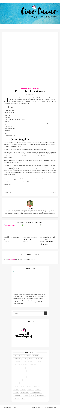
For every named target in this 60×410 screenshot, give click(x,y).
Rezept (6, 189)
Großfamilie (18, 380)
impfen (16, 383)
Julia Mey (8, 192)
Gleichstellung (32, 377)
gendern (23, 370)
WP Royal (14, 407)
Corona (31, 358)
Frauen (38, 367)
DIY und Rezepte (26, 88)
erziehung (33, 364)
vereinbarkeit (41, 395)
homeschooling (28, 380)
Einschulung (17, 361)
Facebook (38, 407)
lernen (16, 386)
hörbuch (38, 380)
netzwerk (37, 386)
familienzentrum (19, 367)
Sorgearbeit (17, 395)
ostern (16, 389)
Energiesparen (28, 361)
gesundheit (29, 373)
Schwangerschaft (36, 392)
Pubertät (30, 389)
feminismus (29, 367)
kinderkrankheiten (36, 383)
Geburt (16, 370)
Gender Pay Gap (32, 370)
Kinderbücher (24, 383)
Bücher (25, 358)
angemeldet (12, 259)
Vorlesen (16, 398)
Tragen (32, 395)
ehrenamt (39, 358)
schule (16, 392)
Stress (26, 395)
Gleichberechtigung (20, 377)
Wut (23, 398)
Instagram (33, 407)
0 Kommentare (52, 192)
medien (22, 386)
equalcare (38, 361)
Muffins (29, 386)
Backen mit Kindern (24, 355)
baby (15, 355)
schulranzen (24, 392)
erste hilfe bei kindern (20, 364)
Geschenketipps (18, 373)
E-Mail (42, 407)
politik (23, 389)
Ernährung (35, 88)
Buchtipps (17, 358)
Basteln (35, 355)
